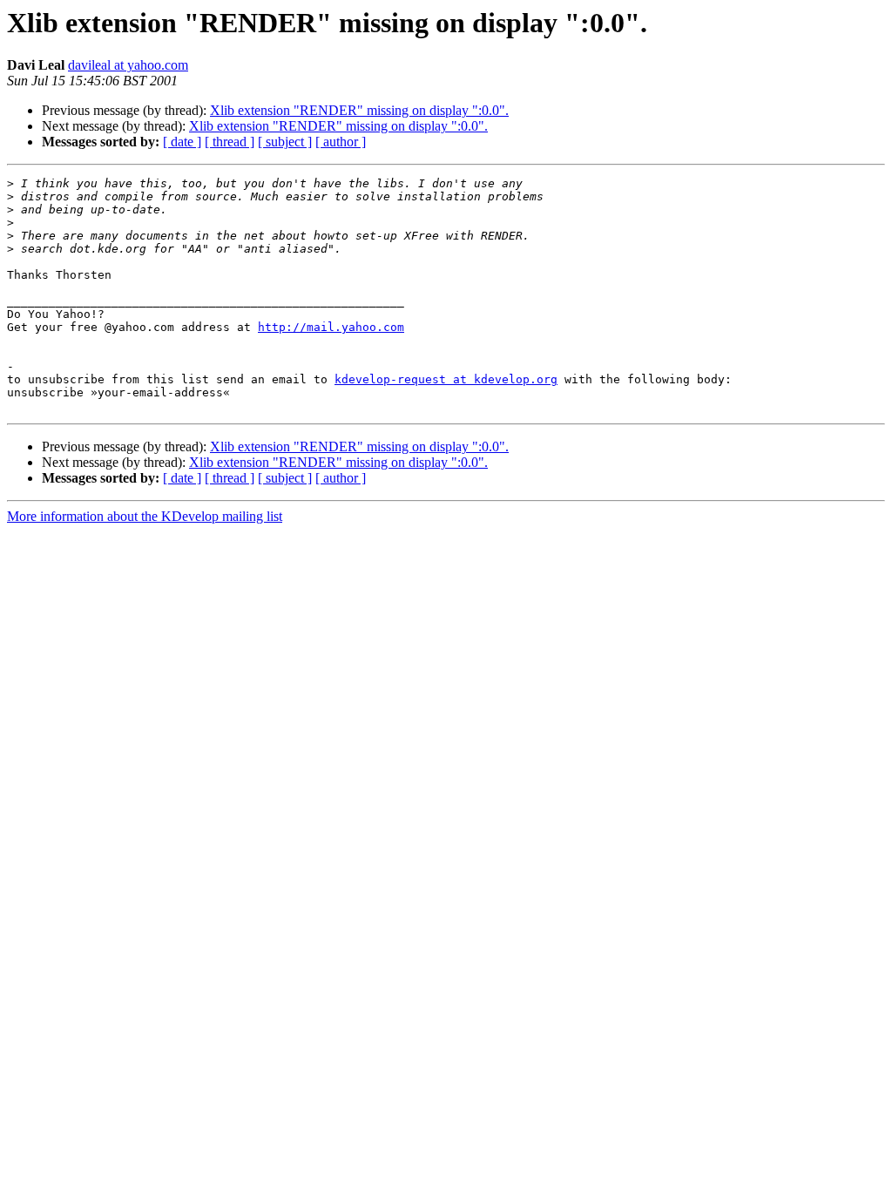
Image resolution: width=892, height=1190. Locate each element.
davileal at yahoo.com (128, 64)
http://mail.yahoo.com (331, 327)
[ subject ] (285, 141)
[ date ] (182, 141)
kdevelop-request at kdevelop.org (446, 379)
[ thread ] (229, 141)
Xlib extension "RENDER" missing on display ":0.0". (359, 110)
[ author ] (340, 141)
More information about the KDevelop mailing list (144, 516)
